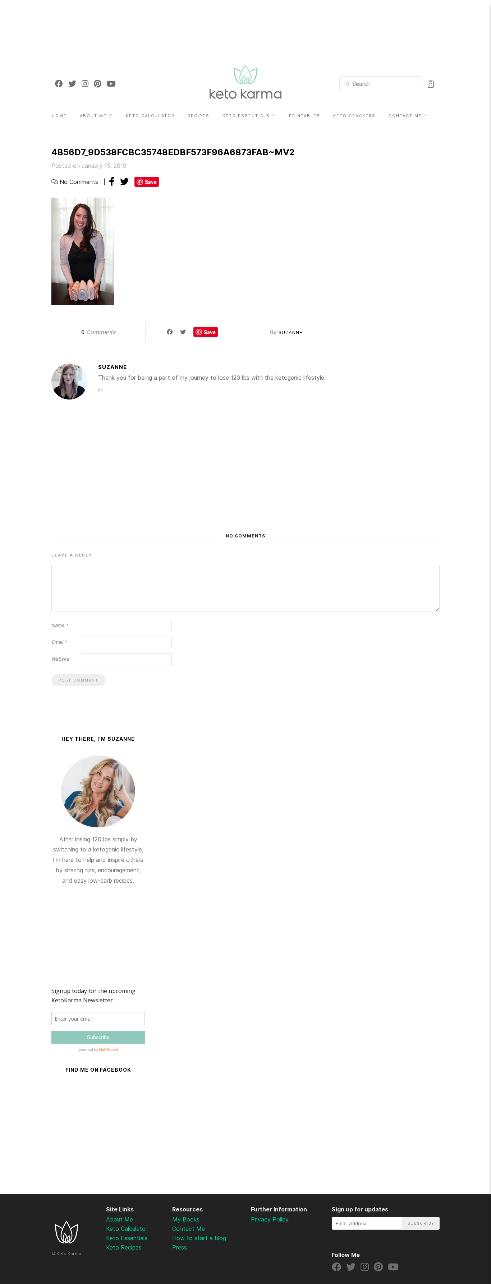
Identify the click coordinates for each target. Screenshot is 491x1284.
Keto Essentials (246, 115)
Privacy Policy (270, 1219)
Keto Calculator (150, 115)
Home (59, 115)
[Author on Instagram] (100, 390)
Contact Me (405, 115)
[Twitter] (72, 84)
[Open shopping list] (431, 83)
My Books (185, 1219)
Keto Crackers (354, 115)
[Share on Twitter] (124, 181)
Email (59, 642)
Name (59, 625)
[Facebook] (59, 84)
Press (179, 1247)
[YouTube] (111, 84)
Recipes (199, 115)
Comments (98, 332)
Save (151, 181)
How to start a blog (199, 1238)
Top (466, 1241)
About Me (93, 115)
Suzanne (290, 332)
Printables (304, 115)
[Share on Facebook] (111, 181)
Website (60, 659)
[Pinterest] (97, 84)
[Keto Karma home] (66, 1241)
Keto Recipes (124, 1247)
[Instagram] (85, 84)
